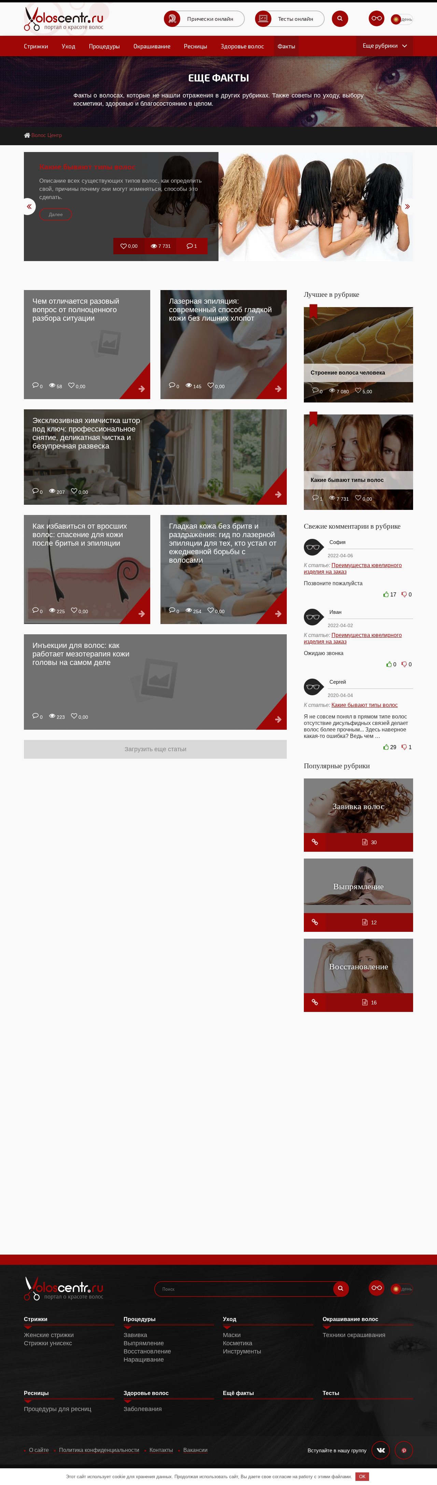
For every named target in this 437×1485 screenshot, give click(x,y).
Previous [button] (27, 206)
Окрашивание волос (350, 1319)
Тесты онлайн (295, 18)
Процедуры (104, 46)
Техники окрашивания (354, 1335)
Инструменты (242, 1351)
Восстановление (358, 966)
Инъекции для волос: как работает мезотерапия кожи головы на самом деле (80, 654)
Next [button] (409, 206)
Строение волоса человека (348, 373)
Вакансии (195, 1450)
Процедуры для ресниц (57, 1409)
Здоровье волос (242, 46)
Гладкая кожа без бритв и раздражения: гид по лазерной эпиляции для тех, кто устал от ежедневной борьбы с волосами (223, 543)
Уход (68, 46)
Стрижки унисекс (48, 1343)
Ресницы (195, 46)
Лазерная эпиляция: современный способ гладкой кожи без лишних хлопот (220, 309)
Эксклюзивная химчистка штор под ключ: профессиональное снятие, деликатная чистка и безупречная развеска (86, 433)
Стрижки (36, 46)
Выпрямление (358, 886)
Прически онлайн (210, 18)
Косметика (237, 1343)
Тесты (331, 1393)
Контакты (161, 1450)
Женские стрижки (49, 1335)
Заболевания (143, 1409)
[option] (218, 206)
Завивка (135, 1335)
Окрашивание (151, 46)
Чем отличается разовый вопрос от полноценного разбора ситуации (75, 309)
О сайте (39, 1450)
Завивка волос (358, 806)
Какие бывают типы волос (87, 166)
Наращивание (144, 1359)
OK (362, 1476)
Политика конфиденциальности (99, 1450)
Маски (232, 1335)
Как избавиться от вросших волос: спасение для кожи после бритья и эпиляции (79, 534)
